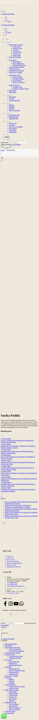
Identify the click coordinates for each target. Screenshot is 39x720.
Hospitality (8, 113)
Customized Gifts (14, 100)
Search (7, 148)
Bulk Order (12, 92)
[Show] (2, 9)
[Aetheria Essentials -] (7, 14)
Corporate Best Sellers (16, 656)
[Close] (1, 496)
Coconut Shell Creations (16, 67)
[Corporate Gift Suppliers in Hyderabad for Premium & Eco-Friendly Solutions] (19, 488)
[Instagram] (10, 603)
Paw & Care (17, 53)
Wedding (11, 107)
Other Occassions (14, 110)
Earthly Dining (17, 48)
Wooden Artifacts (18, 79)
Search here (5, 142)
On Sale (11, 98)
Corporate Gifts (9, 95)
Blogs (7, 134)
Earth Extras (17, 55)
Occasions (8, 103)
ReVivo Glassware (19, 82)
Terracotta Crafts (14, 69)
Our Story (12, 125)
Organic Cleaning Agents (21, 89)
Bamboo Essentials (15, 57)
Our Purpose (13, 128)
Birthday (11, 105)
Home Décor (17, 62)
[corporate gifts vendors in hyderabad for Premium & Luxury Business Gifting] (19, 466)
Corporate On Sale (15, 658)
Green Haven (17, 52)
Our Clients (12, 130)
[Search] (6, 35)
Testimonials (13, 132)
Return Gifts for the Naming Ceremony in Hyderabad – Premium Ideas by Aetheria (18, 506)
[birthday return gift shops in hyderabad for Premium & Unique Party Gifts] (19, 460)
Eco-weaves (12, 60)
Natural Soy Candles (15, 72)
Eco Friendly (16, 144)
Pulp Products (17, 80)
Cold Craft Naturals (15, 649)
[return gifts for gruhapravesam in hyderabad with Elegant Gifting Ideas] (19, 477)
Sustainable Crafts (14, 75)
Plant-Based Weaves (19, 65)
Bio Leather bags (18, 63)
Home (7, 39)
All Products (8, 139)
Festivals (11, 108)
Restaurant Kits (13, 117)
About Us (8, 121)
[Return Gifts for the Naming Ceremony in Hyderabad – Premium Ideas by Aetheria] (19, 444)
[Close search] (2, 631)
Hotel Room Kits (14, 115)
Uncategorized (9, 713)
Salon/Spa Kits (13, 118)
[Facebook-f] (5, 603)
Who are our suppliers (16, 127)
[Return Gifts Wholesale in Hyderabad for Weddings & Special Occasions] (19, 455)
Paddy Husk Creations (16, 45)
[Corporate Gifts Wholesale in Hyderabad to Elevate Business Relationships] (19, 450)
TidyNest (16, 50)
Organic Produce (14, 85)
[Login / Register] (6, 18)
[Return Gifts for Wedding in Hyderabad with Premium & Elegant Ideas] (19, 471)
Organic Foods (17, 87)
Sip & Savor (17, 46)
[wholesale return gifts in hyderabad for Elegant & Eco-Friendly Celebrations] (19, 482)
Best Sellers (12, 90)
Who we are (12, 123)
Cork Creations (17, 77)
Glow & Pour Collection (16, 651)
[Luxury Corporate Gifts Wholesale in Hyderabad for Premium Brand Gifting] (19, 439)
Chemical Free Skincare (16, 70)
